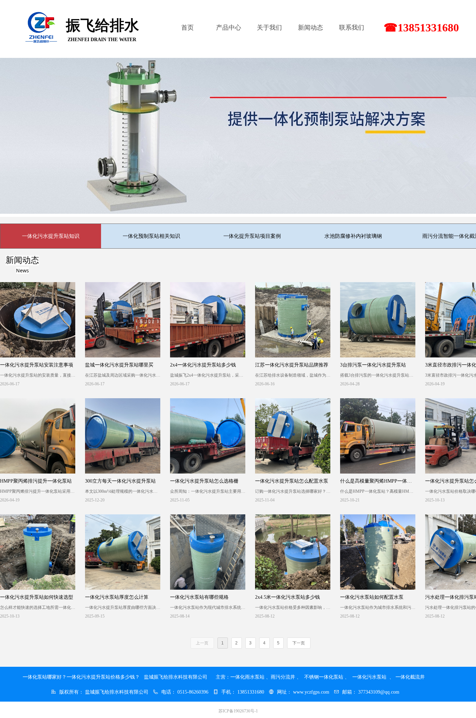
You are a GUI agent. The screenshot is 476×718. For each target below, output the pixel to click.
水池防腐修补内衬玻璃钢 (353, 236)
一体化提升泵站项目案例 (252, 236)
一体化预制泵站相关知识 (151, 236)
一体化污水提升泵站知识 (50, 236)
